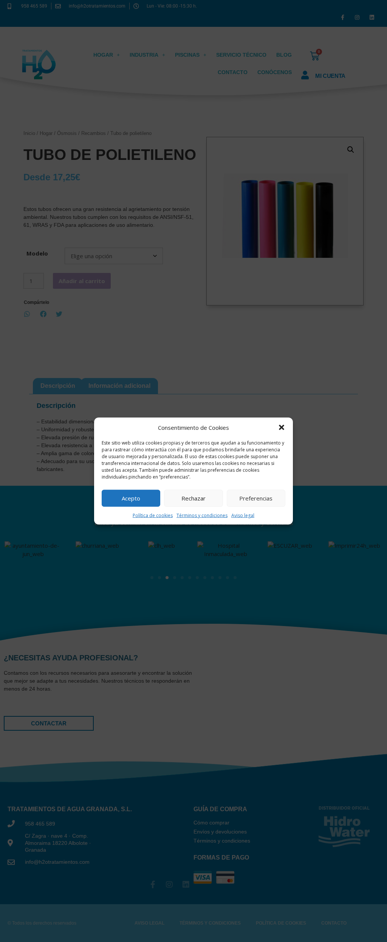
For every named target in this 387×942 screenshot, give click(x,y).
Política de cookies (153, 515)
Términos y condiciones (202, 515)
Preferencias (255, 498)
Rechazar (193, 498)
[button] (281, 427)
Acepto (131, 498)
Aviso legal (242, 515)
